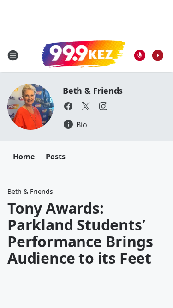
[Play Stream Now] (157, 55)
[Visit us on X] (85, 106)
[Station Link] (83, 55)
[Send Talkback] (139, 55)
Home (24, 156)
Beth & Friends (93, 90)
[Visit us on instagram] (103, 106)
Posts (56, 156)
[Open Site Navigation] (12, 55)
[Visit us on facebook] (68, 106)
